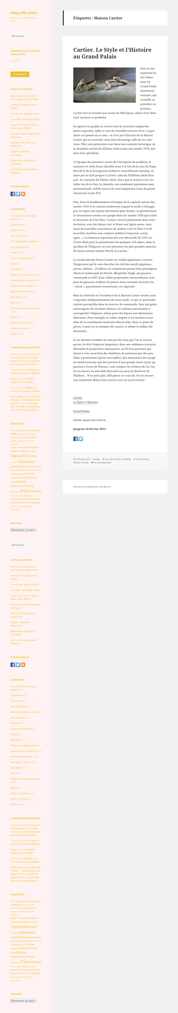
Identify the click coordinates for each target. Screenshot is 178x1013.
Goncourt (26, 461)
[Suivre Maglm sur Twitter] (18, 194)
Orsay (30, 486)
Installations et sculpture (23, 280)
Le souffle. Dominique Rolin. (25, 119)
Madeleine (14, 478)
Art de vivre (16, 230)
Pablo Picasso (15, 492)
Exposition (16, 269)
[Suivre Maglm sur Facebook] (12, 194)
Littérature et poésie (21, 285)
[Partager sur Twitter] (80, 439)
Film (33, 456)
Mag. (97, 459)
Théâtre (14, 333)
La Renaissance (17, 473)
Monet (13, 482)
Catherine (14, 444)
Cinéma (14, 252)
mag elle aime (23, 12)
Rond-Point (16, 502)
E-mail (14, 60)
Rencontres (28, 498)
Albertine (15, 433)
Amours (24, 434)
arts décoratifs (29, 437)
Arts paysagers (18, 246)
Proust (33, 496)
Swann (25, 502)
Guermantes (34, 466)
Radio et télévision (20, 322)
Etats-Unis (33, 451)
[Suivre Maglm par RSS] (23, 194)
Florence (13, 462)
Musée (21, 481)
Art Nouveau (15, 437)
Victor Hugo (14, 506)
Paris (25, 490)
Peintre (36, 491)
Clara (13, 378)
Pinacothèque (15, 496)
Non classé (16, 297)
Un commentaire (102, 462)
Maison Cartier (81, 462)
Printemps (26, 495)
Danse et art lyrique (21, 258)
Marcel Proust (28, 477)
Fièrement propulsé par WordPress (92, 486)
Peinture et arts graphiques (25, 308)
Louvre (29, 473)
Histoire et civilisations (22, 274)
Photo (13, 317)
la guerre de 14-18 (31, 470)
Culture (24, 451)
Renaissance (16, 499)
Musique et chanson (21, 291)
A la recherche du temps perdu (25, 430)
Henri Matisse (16, 470)
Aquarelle (31, 434)
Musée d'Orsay (18, 486)
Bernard (31, 441)
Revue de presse (19, 328)
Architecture (17, 224)
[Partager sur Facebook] (75, 439)
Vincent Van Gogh (26, 506)
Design (14, 263)
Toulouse (35, 502)
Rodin (37, 499)
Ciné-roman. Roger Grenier (24, 113)
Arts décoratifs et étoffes (23, 241)
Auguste (13, 441)
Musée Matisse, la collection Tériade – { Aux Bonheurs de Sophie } (25, 400)
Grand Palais (18, 466)
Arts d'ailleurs (17, 235)
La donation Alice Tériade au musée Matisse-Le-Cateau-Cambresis (25, 406)
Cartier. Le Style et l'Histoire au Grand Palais (112, 53)
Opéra (13, 302)
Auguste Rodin (22, 441)
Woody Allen (15, 510)
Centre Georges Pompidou (24, 447)
